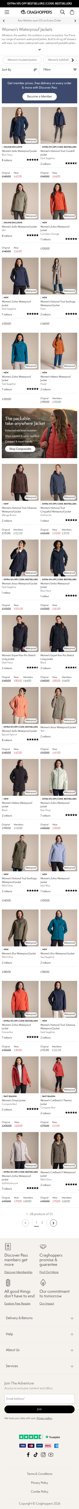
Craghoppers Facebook (28, 1454)
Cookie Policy (39, 1491)
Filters (47, 69)
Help (9, 1334)
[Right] (72, 60)
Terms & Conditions (39, 1474)
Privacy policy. (44, 1418)
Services (12, 1366)
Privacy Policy (39, 1482)
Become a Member (39, 96)
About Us (12, 1350)
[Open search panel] (63, 12)
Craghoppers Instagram (43, 1454)
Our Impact (47, 1303)
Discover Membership (18, 1272)
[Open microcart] (72, 12)
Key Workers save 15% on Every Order (39, 20)
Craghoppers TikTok (35, 1454)
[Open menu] (7, 12)
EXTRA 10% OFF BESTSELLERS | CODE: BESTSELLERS (39, 3)
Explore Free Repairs (17, 1303)
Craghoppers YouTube (51, 1454)
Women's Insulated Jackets (22, 60)
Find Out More (49, 1272)
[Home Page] (36, 12)
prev (3, 20)
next (75, 20)
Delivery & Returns (19, 1318)
